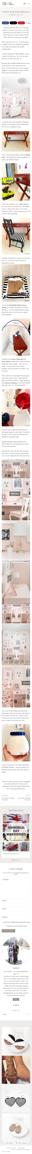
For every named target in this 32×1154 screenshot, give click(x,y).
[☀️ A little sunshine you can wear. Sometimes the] (16, 1127)
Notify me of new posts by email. (17, 926)
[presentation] (16, 832)
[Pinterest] (7, 1152)
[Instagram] (3, 1152)
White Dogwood (25, 380)
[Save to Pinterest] (21, 22)
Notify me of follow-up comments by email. (17, 922)
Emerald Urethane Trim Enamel (11, 441)
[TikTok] (9, 1152)
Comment (6, 880)
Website (5, 917)
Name (5, 901)
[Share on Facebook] (5, 22)
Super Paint (8, 432)
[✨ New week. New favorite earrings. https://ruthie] (16, 1041)
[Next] (28, 836)
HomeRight (27, 781)
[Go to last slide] (4, 836)
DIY (22, 14)
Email (5, 909)
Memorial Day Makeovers (11, 853)
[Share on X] (13, 22)
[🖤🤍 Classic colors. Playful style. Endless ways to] (16, 1099)
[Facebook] (5, 1152)
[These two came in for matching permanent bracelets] (16, 1070)
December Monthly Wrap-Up (24, 798)
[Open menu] (28, 3)
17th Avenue (25, 1149)
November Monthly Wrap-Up (8, 798)
